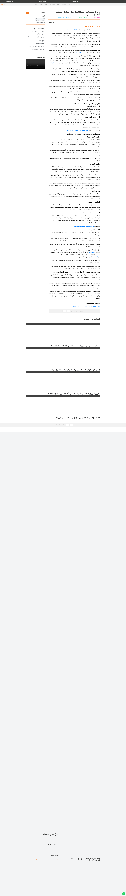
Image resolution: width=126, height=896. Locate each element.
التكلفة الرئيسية (41, 41)
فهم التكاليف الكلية (80, 52)
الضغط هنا (54, 63)
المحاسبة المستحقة (40, 34)
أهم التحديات (41, 44)
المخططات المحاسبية (40, 43)
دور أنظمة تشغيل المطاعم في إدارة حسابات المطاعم (36, 47)
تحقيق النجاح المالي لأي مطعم (70, 29)
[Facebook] (86, 26)
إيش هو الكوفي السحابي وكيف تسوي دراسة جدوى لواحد (86, 306)
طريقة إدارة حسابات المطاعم (40, 18)
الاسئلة (46, 4)
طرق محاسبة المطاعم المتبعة (38, 31)
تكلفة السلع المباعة (40, 37)
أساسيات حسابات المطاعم (38, 29)
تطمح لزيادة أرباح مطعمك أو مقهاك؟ (37, 49)
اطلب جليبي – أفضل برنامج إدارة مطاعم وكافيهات (78, 417)
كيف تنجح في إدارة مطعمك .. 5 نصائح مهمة (77, 130)
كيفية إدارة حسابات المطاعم (40, 20)
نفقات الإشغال (41, 40)
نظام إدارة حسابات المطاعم (40, 22)
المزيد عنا (52, 4)
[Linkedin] (93, 26)
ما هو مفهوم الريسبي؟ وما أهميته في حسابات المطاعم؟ (75, 345)
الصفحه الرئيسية (66, 4)
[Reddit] (90, 26)
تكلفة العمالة (41, 38)
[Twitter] (88, 26)
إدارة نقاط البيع (82, 60)
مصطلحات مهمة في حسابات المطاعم (36, 36)
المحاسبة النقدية (41, 33)
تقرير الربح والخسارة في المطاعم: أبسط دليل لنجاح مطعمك (73, 393)
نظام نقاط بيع (92, 252)
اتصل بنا (35, 4)
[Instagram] (99, 26)
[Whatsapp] (97, 26)
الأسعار (58, 4)
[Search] (27, 13)
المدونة (41, 4)
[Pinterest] (95, 26)
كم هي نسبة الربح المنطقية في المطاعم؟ (84, 226)
